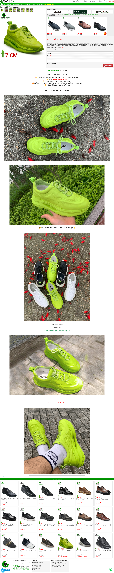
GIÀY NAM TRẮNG (25, 569)
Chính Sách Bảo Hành (36, 566)
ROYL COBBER (25, 568)
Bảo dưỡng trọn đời (102, 1)
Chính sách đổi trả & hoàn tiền (38, 563)
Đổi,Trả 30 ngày (86, 1)
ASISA (20, 568)
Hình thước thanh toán (36, 565)
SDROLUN (25, 567)
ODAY (21, 567)
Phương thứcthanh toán (94, 1)
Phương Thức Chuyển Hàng (37, 562)
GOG (17, 568)
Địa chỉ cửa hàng (35, 569)
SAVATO (14, 568)
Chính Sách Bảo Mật (36, 568)
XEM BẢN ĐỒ (15, 565)
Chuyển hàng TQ (78, 1)
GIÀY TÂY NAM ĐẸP (17, 569)
